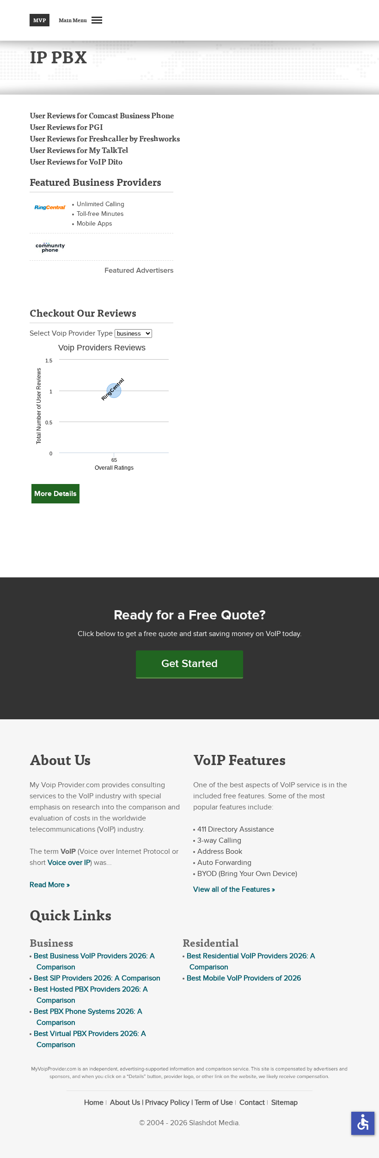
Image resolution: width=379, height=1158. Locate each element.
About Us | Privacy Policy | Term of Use (171, 1102)
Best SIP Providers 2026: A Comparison (97, 978)
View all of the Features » (234, 889)
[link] (50, 206)
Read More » (50, 884)
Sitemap (284, 1102)
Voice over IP (69, 862)
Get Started (189, 663)
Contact (252, 1102)
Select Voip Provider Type (72, 333)
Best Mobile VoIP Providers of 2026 (244, 978)
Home (94, 1102)
